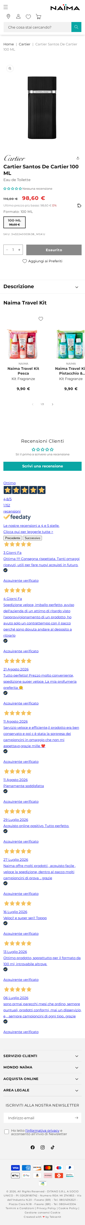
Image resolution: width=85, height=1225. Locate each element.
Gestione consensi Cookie (43, 1212)
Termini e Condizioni (20, 1208)
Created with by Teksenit (42, 1216)
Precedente (12, 538)
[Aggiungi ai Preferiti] (40, 318)
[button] (6, 7)
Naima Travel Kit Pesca (23, 371)
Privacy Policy (46, 1208)
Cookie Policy (68, 1208)
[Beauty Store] (8, 16)
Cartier (24, 44)
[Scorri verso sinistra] (33, 404)
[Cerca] (76, 27)
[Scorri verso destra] (53, 404)
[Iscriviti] (76, 1117)
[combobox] (42, 27)
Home (8, 44)
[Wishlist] (28, 17)
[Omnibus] (79, 206)
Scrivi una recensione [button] (42, 466)
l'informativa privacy (42, 1130)
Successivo (32, 538)
